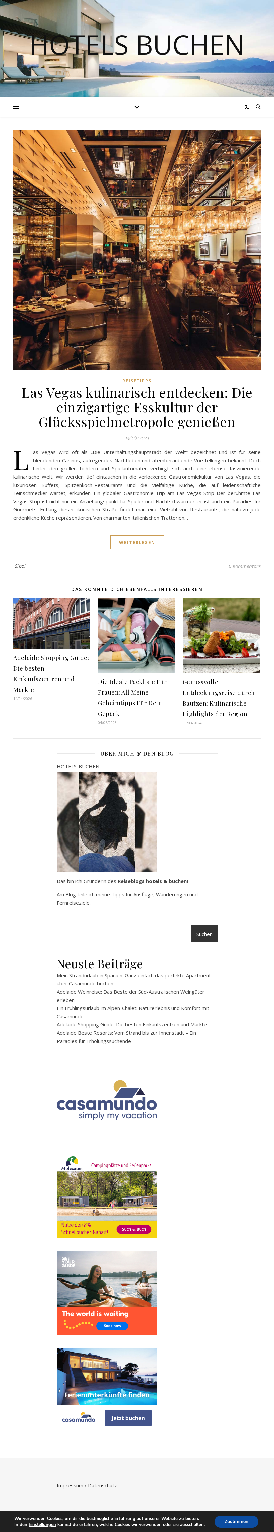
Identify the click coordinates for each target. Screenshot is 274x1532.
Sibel (20, 566)
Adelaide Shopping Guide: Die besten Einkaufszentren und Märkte (132, 1024)
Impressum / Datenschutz (87, 1485)
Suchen (204, 934)
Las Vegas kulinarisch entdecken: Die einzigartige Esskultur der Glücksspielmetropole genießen (137, 406)
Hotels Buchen (137, 44)
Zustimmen (236, 1521)
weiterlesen (137, 542)
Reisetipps (137, 380)
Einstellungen (42, 1525)
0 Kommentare (245, 566)
